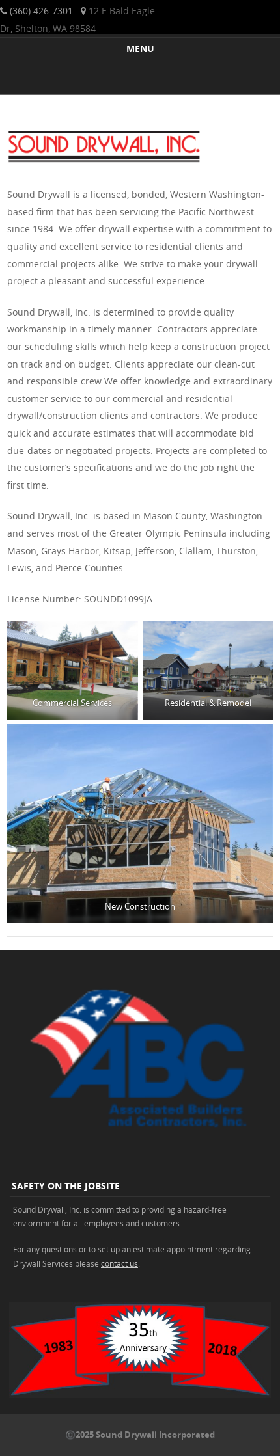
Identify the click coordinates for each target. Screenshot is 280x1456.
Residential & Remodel (207, 702)
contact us (119, 1263)
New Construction (140, 906)
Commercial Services (72, 702)
